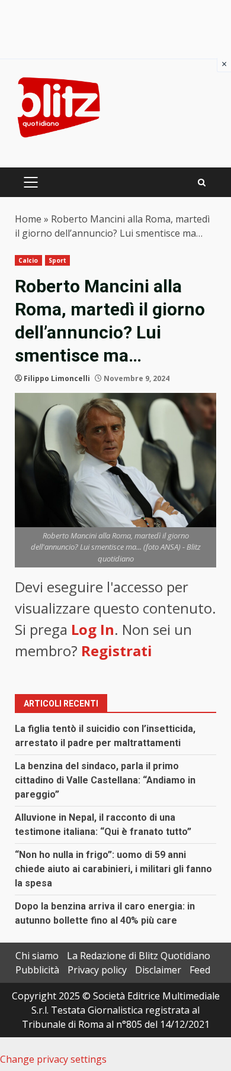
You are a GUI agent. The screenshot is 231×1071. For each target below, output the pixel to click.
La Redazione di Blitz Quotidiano (138, 955)
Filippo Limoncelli (57, 378)
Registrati (116, 650)
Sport (58, 260)
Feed (200, 969)
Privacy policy (97, 969)
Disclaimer (158, 969)
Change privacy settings (53, 1059)
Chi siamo (37, 955)
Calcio (28, 260)
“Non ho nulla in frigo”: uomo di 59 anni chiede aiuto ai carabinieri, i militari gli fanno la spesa (113, 869)
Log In (92, 629)
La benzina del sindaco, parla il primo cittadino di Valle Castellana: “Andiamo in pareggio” (105, 780)
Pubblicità (37, 969)
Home (28, 218)
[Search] (202, 182)
